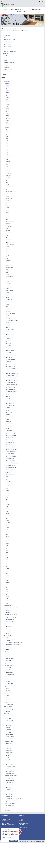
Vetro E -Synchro (9, 217)
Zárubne (5, 60)
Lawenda (7, 278)
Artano (7, 476)
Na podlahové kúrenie (9, 708)
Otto (7, 178)
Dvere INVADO (7, 472)
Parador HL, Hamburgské (10, 736)
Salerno (7, 524)
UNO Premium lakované (10, 313)
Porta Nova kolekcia (10, 401)
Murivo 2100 (8, 692)
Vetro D (7, 214)
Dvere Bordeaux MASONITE (11, 455)
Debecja (7, 247)
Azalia (7, 235)
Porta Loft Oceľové (9, 357)
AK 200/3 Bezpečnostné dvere (11, 640)
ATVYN (8, 612)
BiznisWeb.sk (41, 841)
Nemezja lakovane (9, 293)
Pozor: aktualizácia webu (8, 49)
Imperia (7, 495)
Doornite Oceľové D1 (11, 621)
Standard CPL (8, 200)
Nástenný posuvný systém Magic (12, 320)
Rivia (7, 189)
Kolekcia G (8, 97)
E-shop (4, 79)
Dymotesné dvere (8, 660)
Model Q (7, 571)
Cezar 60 (7, 757)
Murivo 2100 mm (9, 683)
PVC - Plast (7, 745)
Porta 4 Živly (8, 325)
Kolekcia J (8, 102)
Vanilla (7, 596)
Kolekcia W (8, 124)
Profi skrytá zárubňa (9, 186)
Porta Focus (8, 396)
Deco (7, 143)
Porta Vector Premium (10, 329)
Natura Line (8, 419)
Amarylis (7, 224)
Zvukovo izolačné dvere (9, 658)
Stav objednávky (25, 841)
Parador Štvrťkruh (9, 734)
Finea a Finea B (9, 155)
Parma (7, 518)
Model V (7, 573)
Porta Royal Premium (10, 350)
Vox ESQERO (8, 762)
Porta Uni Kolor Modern (10, 393)
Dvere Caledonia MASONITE (11, 467)
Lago (7, 497)
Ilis (6, 129)
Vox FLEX (8, 759)
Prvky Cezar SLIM (9, 785)
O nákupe (4, 37)
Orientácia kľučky (7, 67)
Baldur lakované (9, 239)
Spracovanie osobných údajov (9, 39)
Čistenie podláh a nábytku (10, 805)
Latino (7, 559)
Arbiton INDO (8, 746)
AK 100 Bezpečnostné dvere (11, 639)
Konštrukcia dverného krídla (9, 62)
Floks (7, 253)
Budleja (7, 242)
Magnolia (8, 283)
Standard (7, 196)
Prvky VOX (8, 789)
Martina (7, 508)
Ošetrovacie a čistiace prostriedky (10, 803)
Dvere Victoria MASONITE (11, 470)
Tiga (7, 593)
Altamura (7, 228)
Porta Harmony (9, 362)
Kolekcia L (8, 106)
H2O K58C (8, 739)
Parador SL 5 (8, 729)
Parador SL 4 (8, 727)
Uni (6, 203)
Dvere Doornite (8, 439)
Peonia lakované (9, 299)
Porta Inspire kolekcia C (10, 366)
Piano (7, 180)
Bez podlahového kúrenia (10, 709)
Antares (7, 543)
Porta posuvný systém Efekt (11, 435)
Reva (7, 187)
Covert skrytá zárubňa (10, 244)
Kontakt (4, 74)
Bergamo (7, 547)
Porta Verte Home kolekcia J (11, 389)
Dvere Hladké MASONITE (11, 442)
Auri (7, 138)
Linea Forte (8, 504)
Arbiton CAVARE (9, 743)
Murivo (7, 679)
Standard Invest (9, 198)
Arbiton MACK (8, 748)
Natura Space (8, 424)
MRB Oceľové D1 (10, 619)
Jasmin (7, 265)
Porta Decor (8, 410)
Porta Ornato (8, 345)
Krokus (7, 272)
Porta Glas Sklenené (10, 354)
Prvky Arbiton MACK (9, 778)
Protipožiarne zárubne (9, 670)
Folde (7, 157)
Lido (7, 502)
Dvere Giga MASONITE (10, 447)
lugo (7, 561)
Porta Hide (8, 327)
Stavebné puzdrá (7, 676)
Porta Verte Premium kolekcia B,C (12, 375)
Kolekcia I (8, 101)
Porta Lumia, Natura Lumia (11, 355)
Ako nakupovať (5, 53)
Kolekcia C (8, 90)
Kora (7, 557)
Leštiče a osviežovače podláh (10, 807)
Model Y (7, 577)
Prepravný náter (9, 667)
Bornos (7, 548)
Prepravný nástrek (9, 672)
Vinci (7, 600)
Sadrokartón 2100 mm (10, 685)
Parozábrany (7, 711)
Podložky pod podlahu (8, 706)
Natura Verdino (9, 416)
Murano (7, 580)
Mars (7, 564)
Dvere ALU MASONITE (10, 453)
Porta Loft (8, 398)
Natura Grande (9, 423)
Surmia (7, 306)
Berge (7, 140)
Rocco (7, 587)
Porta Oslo (8, 332)
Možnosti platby (7, 44)
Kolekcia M (8, 108)
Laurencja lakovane (9, 276)
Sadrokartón (8, 681)
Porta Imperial (8, 343)
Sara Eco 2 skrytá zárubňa (11, 191)
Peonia (7, 297)
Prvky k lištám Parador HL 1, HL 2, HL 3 (13, 800)
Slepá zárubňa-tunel (10, 437)
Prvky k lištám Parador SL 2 (11, 794)
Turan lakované (9, 309)
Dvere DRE (7, 127)
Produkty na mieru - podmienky (9, 51)
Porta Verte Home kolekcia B (11, 378)
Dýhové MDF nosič (8, 768)
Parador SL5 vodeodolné (10, 766)
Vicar (7, 598)
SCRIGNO (7, 695)
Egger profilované (9, 720)
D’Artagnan (8, 485)
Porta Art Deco (8, 331)
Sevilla (7, 428)
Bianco (7, 479)
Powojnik (8, 302)
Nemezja (7, 292)
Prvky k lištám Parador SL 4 (11, 796)
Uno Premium (8, 311)
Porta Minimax (8, 352)
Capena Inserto (9, 481)
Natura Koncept (9, 426)
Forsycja (7, 255)
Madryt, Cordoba (9, 430)
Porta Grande (8, 339)
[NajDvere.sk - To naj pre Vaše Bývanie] (22, 24)
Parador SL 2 (8, 723)
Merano (7, 509)
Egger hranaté (8, 718)
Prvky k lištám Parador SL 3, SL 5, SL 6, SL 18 (14, 798)
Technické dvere (7, 654)
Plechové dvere (8, 656)
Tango (7, 591)
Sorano (7, 304)
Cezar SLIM (8, 755)
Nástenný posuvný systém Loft (11, 318)
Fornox (6, 637)
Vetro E (7, 216)
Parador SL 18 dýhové (10, 773)
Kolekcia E (8, 94)
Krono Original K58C (10, 722)
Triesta (7, 201)
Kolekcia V (8, 122)
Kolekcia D (8, 92)
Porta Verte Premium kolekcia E (12, 377)
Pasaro (7, 520)
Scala (7, 193)
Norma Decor (8, 515)
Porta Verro (8, 341)
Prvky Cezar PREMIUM (10, 784)
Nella (7, 131)
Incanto (7, 555)
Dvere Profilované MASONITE (11, 463)
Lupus (7, 562)
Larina (7, 499)
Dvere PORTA (7, 324)
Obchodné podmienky (8, 41)
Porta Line (8, 407)
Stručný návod (6, 55)
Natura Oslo (8, 421)
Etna (7, 554)
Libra (7, 501)
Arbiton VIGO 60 (9, 750)
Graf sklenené (8, 260)
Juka (7, 269)
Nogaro (7, 513)
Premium (7, 184)
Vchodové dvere (7, 623)
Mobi (7, 570)
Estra (7, 148)
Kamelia (7, 270)
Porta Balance (8, 361)
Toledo (7, 594)
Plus (7, 182)
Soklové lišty (6, 713)
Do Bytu (6, 624)
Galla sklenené (9, 163)
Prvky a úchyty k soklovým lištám (11, 775)
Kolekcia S (8, 117)
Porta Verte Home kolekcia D (11, 380)
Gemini (7, 493)
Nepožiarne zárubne (9, 665)
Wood (7, 219)
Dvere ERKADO (8, 223)
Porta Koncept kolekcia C (10, 370)
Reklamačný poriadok (8, 42)
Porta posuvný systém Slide (11, 433)
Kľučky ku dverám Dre (9, 704)
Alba (7, 541)
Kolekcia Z (8, 125)
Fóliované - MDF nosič (9, 715)
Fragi (7, 256)
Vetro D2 (7, 132)
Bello (7, 545)
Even (7, 150)
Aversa (7, 478)
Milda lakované (9, 286)
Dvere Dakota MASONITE (10, 458)
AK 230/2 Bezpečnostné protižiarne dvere (14, 642)
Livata (7, 506)
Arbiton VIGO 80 (9, 752)
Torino (7, 529)
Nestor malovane (9, 173)
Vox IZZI (7, 761)
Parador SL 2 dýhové (10, 769)
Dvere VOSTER (7, 538)
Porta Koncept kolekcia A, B (11, 368)
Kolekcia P (8, 111)
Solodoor (9, 610)
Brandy (7, 550)
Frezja (7, 258)
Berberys (7, 240)
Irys (6, 263)
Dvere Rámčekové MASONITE (11, 449)
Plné (7, 584)
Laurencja (8, 274)
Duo (7, 552)
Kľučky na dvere (7, 700)
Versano (7, 531)
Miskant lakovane (9, 290)
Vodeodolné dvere (8, 662)
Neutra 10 (8, 582)
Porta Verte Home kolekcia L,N (11, 391)
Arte (7, 136)
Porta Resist (8, 394)
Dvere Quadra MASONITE (11, 446)
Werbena (7, 315)
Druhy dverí (6, 56)
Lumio (7, 166)
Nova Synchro (8, 175)
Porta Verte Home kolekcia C (11, 382)
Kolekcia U (8, 120)
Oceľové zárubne (7, 663)
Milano (7, 568)
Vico (7, 205)
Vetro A (7, 210)
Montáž (5, 48)
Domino (7, 490)
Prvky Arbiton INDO (9, 777)
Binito (7, 141)
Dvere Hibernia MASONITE (11, 469)
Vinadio (7, 532)
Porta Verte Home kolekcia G (11, 385)
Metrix (7, 566)
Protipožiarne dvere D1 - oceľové (11, 614)
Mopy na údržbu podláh (9, 808)
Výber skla (6, 58)
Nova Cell (8, 177)
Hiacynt (7, 262)
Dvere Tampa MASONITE (10, 460)
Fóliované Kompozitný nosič (10, 738)
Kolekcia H (8, 99)
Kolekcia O (8, 109)
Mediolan (8, 578)
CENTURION (8, 630)
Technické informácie (8, 69)
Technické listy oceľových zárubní (10, 71)
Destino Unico (8, 486)
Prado (7, 585)
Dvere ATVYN (7, 83)
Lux (6, 168)
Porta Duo (8, 336)
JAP (5, 686)
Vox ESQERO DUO (9, 764)
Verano (7, 207)
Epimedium (8, 249)
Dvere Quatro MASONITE (10, 462)
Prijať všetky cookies (13, 840)
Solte (7, 194)
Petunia (7, 301)
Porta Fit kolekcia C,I (10, 403)
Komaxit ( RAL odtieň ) (10, 669)
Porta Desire (8, 338)
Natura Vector (8, 417)
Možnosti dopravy (7, 46)
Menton (7, 285)
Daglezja (7, 246)
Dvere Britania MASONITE (11, 465)
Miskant (7, 288)
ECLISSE (6, 677)
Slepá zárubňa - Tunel (10, 85)
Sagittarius (8, 522)
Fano (7, 152)
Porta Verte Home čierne (10, 359)
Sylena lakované (9, 308)
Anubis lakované (9, 232)
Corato (7, 483)
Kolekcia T (8, 118)
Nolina (7, 295)
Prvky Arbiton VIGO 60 (10, 780)
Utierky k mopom (8, 810)
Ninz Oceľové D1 (10, 616)
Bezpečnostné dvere (7, 635)
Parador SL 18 (8, 731)
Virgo (7, 534)
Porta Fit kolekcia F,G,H (10, 405)
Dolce (7, 488)
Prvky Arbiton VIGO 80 (10, 782)
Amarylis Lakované (9, 226)
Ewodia (7, 251)
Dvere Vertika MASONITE (10, 444)
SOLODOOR (8, 631)
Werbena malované (9, 316)
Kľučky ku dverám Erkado (9, 702)
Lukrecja (7, 281)
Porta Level (8, 400)
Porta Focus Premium (10, 334)
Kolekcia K (8, 104)
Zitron (7, 603)
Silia (7, 134)
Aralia (7, 233)
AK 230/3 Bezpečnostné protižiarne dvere (14, 644)
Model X (7, 575)
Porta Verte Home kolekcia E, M (12, 384)
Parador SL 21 (8, 732)
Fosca (7, 159)
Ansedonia (8, 230)
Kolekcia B (8, 88)
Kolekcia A (8, 86)
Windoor (7, 601)
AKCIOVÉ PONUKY (6, 35)
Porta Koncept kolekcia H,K (11, 371)
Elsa (7, 145)
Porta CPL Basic (9, 412)
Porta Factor (8, 347)
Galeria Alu (8, 161)
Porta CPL (8, 409)
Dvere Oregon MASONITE (11, 456)
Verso (7, 209)
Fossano (7, 492)
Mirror (7, 511)
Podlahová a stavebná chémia (10, 801)
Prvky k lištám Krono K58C (11, 791)
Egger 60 (7, 716)
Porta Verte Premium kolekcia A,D (12, 373)
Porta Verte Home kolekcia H (11, 387)
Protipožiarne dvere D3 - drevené (11, 607)
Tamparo (7, 527)
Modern (7, 170)
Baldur (7, 237)
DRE (7, 628)
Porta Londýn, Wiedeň (10, 348)
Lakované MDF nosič (9, 741)
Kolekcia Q (8, 113)
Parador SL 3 (8, 725)
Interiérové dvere (7, 81)
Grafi (7, 164)
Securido (6, 647)
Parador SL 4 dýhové (10, 771)
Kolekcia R (8, 115)
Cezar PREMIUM (9, 754)
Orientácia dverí (7, 65)
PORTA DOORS (9, 626)
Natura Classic (8, 414)
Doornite (9, 608)
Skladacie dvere (9, 536)
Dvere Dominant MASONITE (11, 451)
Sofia (7, 589)
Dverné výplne (6, 64)
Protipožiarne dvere (7, 605)
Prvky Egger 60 (9, 792)
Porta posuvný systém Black (11, 432)
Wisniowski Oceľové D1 (11, 617)
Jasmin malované (9, 267)
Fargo (7, 154)
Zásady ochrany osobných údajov (7, 837)
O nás (4, 72)
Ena (7, 147)
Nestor (7, 171)
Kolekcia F (8, 95)
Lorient (7, 279)
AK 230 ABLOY (8, 646)
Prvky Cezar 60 (8, 787)
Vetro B (7, 212)
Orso (7, 516)
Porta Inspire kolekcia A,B (11, 364)
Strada (7, 525)
